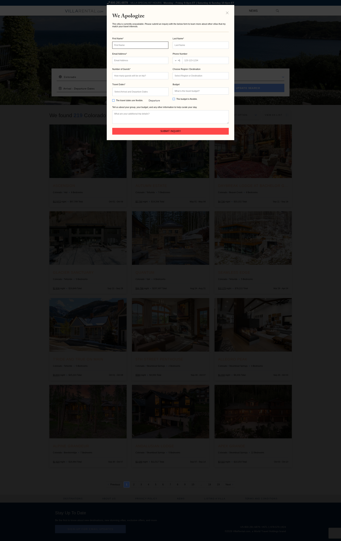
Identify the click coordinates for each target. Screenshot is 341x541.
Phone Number (180, 54)
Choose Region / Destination (187, 69)
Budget (176, 84)
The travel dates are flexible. (129, 100)
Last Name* (178, 38)
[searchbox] (201, 75)
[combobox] (201, 75)
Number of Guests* (121, 69)
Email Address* (119, 54)
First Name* (118, 38)
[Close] (227, 12)
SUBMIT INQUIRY (170, 131)
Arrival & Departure (154, 93)
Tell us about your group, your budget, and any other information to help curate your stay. (154, 107)
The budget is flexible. (186, 99)
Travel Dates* (118, 84)
